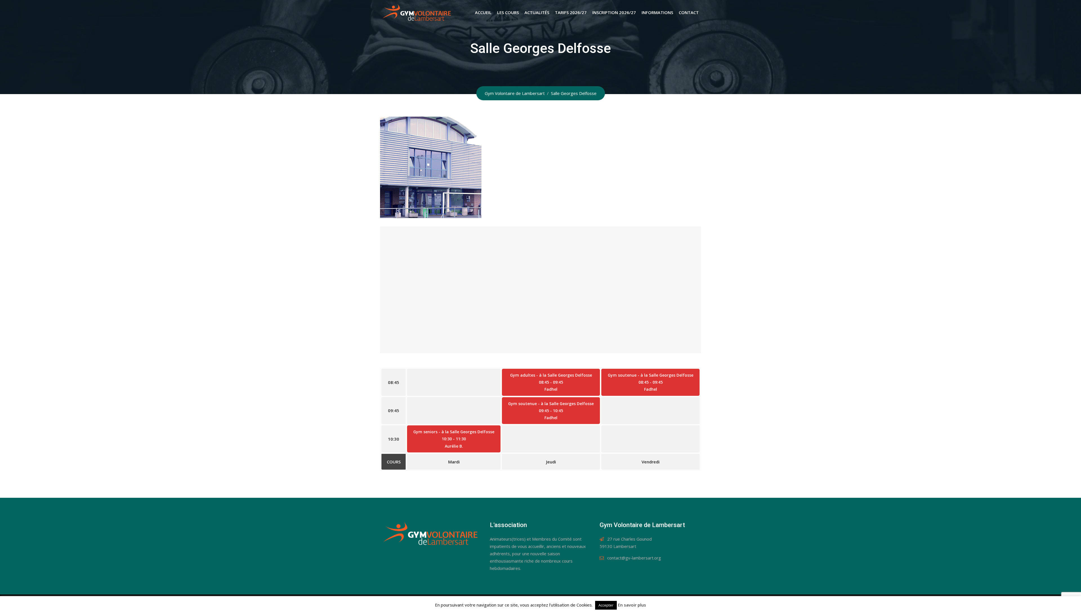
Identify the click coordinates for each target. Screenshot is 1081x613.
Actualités (536, 12)
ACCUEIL (483, 12)
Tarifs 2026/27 (571, 12)
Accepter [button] (605, 605)
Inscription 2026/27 (614, 12)
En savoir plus (632, 605)
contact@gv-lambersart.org (634, 558)
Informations (657, 12)
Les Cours (508, 12)
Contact (689, 12)
